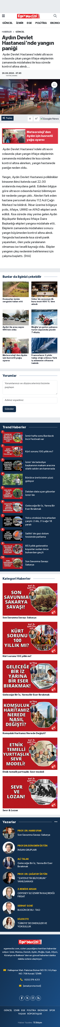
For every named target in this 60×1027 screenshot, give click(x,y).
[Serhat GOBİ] (9, 908)
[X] (27, 998)
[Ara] (55, 16)
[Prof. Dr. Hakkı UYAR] (9, 832)
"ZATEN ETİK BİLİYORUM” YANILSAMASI (32, 880)
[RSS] (38, 998)
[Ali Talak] (9, 862)
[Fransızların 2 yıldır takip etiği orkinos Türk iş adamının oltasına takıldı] (44, 345)
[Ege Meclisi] (28, 16)
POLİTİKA (41, 23)
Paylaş (9, 118)
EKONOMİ (43, 1010)
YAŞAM (22, 1014)
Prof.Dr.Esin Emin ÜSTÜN (32, 846)
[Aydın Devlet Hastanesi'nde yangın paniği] (30, 97)
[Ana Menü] (3, 16)
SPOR (52, 1010)
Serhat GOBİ (25, 906)
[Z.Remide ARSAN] (9, 893)
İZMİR (19, 23)
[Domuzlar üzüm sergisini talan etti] (16, 289)
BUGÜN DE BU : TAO (29, 910)
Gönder (9, 409)
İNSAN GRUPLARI (27, 850)
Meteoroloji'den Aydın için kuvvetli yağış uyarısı (15, 358)
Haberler (7, 32)
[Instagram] (32, 998)
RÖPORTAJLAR (34, 1014)
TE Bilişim (37, 1022)
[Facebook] (21, 998)
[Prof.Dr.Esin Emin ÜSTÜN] (9, 847)
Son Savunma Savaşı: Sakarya (34, 835)
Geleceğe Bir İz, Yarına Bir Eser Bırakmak (35, 865)
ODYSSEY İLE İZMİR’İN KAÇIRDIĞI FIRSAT (36, 895)
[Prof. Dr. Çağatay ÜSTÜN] (9, 878)
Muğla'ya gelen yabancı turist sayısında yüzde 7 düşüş (44, 330)
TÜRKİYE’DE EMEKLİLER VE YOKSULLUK (32, 925)
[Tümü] (55, 822)
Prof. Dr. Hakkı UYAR (29, 831)
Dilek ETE (23, 919)
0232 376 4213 (32, 980)
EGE (29, 23)
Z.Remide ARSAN (27, 889)
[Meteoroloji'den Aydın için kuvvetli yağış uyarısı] (16, 345)
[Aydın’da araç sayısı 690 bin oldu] (16, 317)
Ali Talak (23, 859)
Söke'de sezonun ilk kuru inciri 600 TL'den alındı (43, 301)
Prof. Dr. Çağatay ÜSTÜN (32, 874)
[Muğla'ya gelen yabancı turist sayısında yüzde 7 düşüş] (44, 317)
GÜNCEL (7, 23)
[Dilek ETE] (9, 923)
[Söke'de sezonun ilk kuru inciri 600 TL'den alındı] (44, 289)
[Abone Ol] (49, 118)
